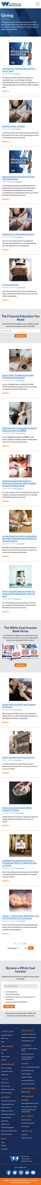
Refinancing (4, 1074)
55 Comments (20, 287)
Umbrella (4, 1060)
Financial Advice (6, 1107)
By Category (4, 1149)
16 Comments (20, 433)
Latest (3, 1142)
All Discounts (25, 1126)
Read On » (6, 91)
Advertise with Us (26, 1138)
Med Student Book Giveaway (29, 1103)
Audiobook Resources (27, 1080)
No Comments (17, 182)
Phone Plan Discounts (27, 1123)
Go (31, 948)
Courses (26, 1045)
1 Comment (16, 74)
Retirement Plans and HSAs (9, 1131)
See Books (20, 665)
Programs (27, 1096)
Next (24, 943)
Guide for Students (26, 1077)
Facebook (8, 1171)
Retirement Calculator (7, 1089)
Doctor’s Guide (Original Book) (30, 1067)
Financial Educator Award (29, 1106)
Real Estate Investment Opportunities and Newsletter (20, 998)
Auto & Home (5, 1056)
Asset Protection (26, 1074)
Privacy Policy (25, 1159)
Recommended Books (27, 1084)
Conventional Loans (7, 1071)
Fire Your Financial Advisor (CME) (29, 1049)
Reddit (27, 1171)
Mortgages (7, 1064)
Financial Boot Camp (27, 1041)
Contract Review (6, 1117)
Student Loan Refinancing (8, 1101)
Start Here (7, 1032)
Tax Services (4, 1121)
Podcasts (27, 1031)
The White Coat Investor (28, 1034)
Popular (3, 1145)
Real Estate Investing (27, 1054)
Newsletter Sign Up (6, 1035)
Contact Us (24, 1134)
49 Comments (17, 129)
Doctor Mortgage (6, 1068)
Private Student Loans (7, 1104)
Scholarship (24, 1100)
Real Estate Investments (8, 1114)
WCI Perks (27, 1116)
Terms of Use (25, 1156)
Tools (4, 1079)
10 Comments (18, 237)
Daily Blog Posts (11, 992)
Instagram (21, 1171)
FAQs (2, 1042)
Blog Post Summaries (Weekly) (16, 1002)
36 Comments (17, 760)
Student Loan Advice (7, 1111)
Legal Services (5, 1124)
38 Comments (18, 488)
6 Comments (20, 544)
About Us (26, 1131)
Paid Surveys (5, 1083)
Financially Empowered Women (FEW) (28, 1110)
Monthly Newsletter (13, 994)
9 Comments (19, 813)
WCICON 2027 (25, 1092)
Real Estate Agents (6, 1134)
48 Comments (20, 868)
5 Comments (20, 380)
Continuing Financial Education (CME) (27, 1058)
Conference (28, 1088)
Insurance (7, 1046)
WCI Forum (4, 1038)
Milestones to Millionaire (28, 1037)
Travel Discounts (26, 1120)
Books (25, 1064)
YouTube (33, 1171)
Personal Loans (5, 1086)
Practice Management (7, 1127)
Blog (4, 1139)
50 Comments (17, 710)
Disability (4, 1050)
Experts (5, 1097)
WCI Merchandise (6, 1093)
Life (2, 1053)
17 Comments (20, 921)
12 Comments (16, 599)
